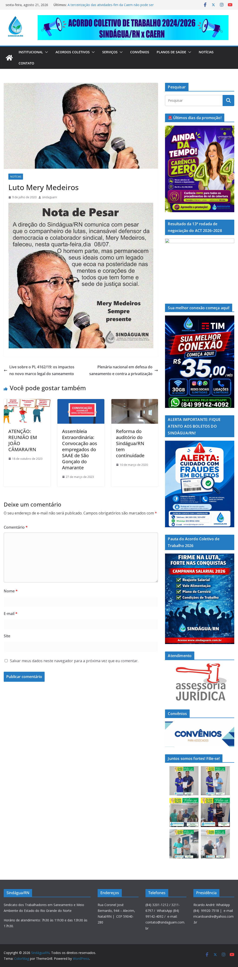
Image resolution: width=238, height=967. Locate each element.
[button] (45, 52)
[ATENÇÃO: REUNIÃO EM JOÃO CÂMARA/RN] (27, 402)
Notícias (206, 52)
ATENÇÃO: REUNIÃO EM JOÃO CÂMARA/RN (22, 440)
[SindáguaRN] (9, 57)
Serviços (110, 52)
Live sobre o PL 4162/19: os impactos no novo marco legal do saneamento (41, 370)
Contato (26, 63)
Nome (11, 591)
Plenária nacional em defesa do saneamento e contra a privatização (120, 370)
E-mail (10, 613)
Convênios (139, 52)
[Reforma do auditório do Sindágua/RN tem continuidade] (134, 402)
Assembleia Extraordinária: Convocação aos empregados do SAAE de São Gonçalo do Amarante (79, 449)
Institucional (31, 52)
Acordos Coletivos (73, 52)
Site (7, 635)
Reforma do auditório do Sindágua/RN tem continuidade (130, 443)
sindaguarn (49, 197)
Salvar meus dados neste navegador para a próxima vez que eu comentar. (74, 660)
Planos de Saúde (171, 52)
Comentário (16, 527)
